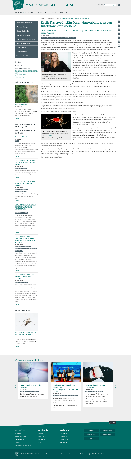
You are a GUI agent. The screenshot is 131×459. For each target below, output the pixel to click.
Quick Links (20, 430)
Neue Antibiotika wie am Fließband (95, 386)
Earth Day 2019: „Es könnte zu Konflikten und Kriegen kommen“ (25, 276)
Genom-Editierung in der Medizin (30, 386)
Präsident (18, 433)
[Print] (119, 45)
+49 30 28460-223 (21, 75)
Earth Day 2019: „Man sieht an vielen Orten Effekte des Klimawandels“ (25, 207)
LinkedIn (42, 439)
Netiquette (63, 442)
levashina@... (20, 77)
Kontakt (91, 430)
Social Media (43, 430)
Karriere (53, 12)
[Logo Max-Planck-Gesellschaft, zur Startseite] (44, 6)
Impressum (56, 454)
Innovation (64, 12)
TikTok (41, 442)
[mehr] (50, 135)
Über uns (18, 12)
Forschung (30, 12)
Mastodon (42, 436)
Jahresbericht (19, 439)
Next (115, 386)
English (100, 5)
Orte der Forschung (23, 43)
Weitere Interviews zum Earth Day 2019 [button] (25, 126)
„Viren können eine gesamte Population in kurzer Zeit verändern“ (25, 183)
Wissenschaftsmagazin (25, 23)
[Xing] (119, 37)
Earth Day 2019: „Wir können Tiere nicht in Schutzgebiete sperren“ (25, 162)
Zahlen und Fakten (21, 436)
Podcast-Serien (22, 52)
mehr (17, 118)
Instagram (65, 436)
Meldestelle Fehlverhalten (23, 445)
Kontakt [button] (18, 62)
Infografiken (21, 47)
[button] (69, 70)
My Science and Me (23, 35)
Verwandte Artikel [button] (22, 310)
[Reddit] (119, 29)
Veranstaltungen (22, 27)
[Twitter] (119, 33)
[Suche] (114, 5)
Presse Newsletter (107, 430)
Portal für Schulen (23, 31)
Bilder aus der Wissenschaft (26, 39)
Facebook (65, 433)
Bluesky (41, 433)
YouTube (65, 439)
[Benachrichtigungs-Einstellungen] (119, 5)
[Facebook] (119, 21)
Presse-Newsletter (23, 56)
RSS (91, 438)
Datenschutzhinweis (67, 454)
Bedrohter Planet (21, 104)
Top (113, 423)
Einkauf (17, 442)
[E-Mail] (119, 41)
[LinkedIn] (119, 25)
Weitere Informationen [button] (24, 82)
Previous (15, 386)
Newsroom (42, 12)
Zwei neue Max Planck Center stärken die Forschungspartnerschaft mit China (65, 388)
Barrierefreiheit (80, 454)
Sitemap (49, 454)
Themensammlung (107, 434)
